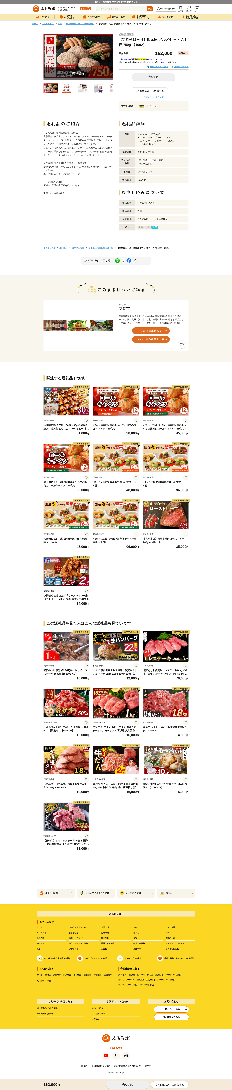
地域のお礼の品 (107, 943)
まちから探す (50, 248)
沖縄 (49, 981)
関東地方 (67, 975)
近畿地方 (87, 975)
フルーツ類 (170, 927)
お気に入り (189, 11)
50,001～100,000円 (126, 980)
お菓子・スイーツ (76, 938)
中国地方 (97, 975)
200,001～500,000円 (166, 980)
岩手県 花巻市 (126, 34)
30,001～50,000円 (173, 975)
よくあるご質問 (98, 1013)
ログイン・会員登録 (167, 9)
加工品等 (105, 938)
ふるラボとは (98, 1008)
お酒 (167, 933)
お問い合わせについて (154, 97)
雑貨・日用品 (139, 943)
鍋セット (40, 943)
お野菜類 (105, 933)
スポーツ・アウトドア (175, 943)
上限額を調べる (181, 66)
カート (196, 11)
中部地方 (77, 975)
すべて (39, 927)
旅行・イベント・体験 (78, 943)
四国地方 (108, 975)
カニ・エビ (41, 933)
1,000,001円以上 (147, 985)
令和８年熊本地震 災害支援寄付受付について (116, 2)
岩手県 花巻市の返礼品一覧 (100, 248)
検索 (150, 9)
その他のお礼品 (172, 949)
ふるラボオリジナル (77, 927)
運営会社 (148, 1066)
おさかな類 (73, 933)
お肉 (60, 23)
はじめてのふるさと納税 (47, 1008)
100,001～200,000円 (146, 980)
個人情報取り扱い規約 (100, 1066)
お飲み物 (40, 938)
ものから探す (48, 23)
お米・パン (106, 927)
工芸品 (104, 949)
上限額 (180, 11)
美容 (39, 949)
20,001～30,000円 (155, 975)
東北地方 (63, 248)
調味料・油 (170, 938)
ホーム (35, 23)
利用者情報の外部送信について (127, 1066)
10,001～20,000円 (137, 975)
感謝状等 (137, 949)
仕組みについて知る (159, 66)
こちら (161, 62)
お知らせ (96, 1019)
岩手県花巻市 (78, 248)
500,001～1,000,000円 (127, 985)
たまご (136, 933)
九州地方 (40, 981)
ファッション (74, 949)
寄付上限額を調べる (45, 1013)
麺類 (135, 938)
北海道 (48, 975)
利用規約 (83, 1066)
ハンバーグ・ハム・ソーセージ (80, 23)
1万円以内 (122, 975)
